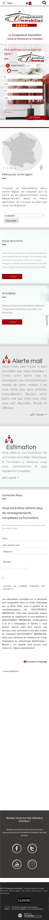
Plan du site (4, 891)
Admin (28, 891)
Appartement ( (17, 66)
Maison (15, 71)
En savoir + (39, 414)
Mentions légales (14, 891)
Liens (23, 891)
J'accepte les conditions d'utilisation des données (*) (24, 587)
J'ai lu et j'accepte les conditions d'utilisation (16, 111)
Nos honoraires (37, 891)
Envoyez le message (36, 661)
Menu (9, 3)
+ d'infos (12, 276)
